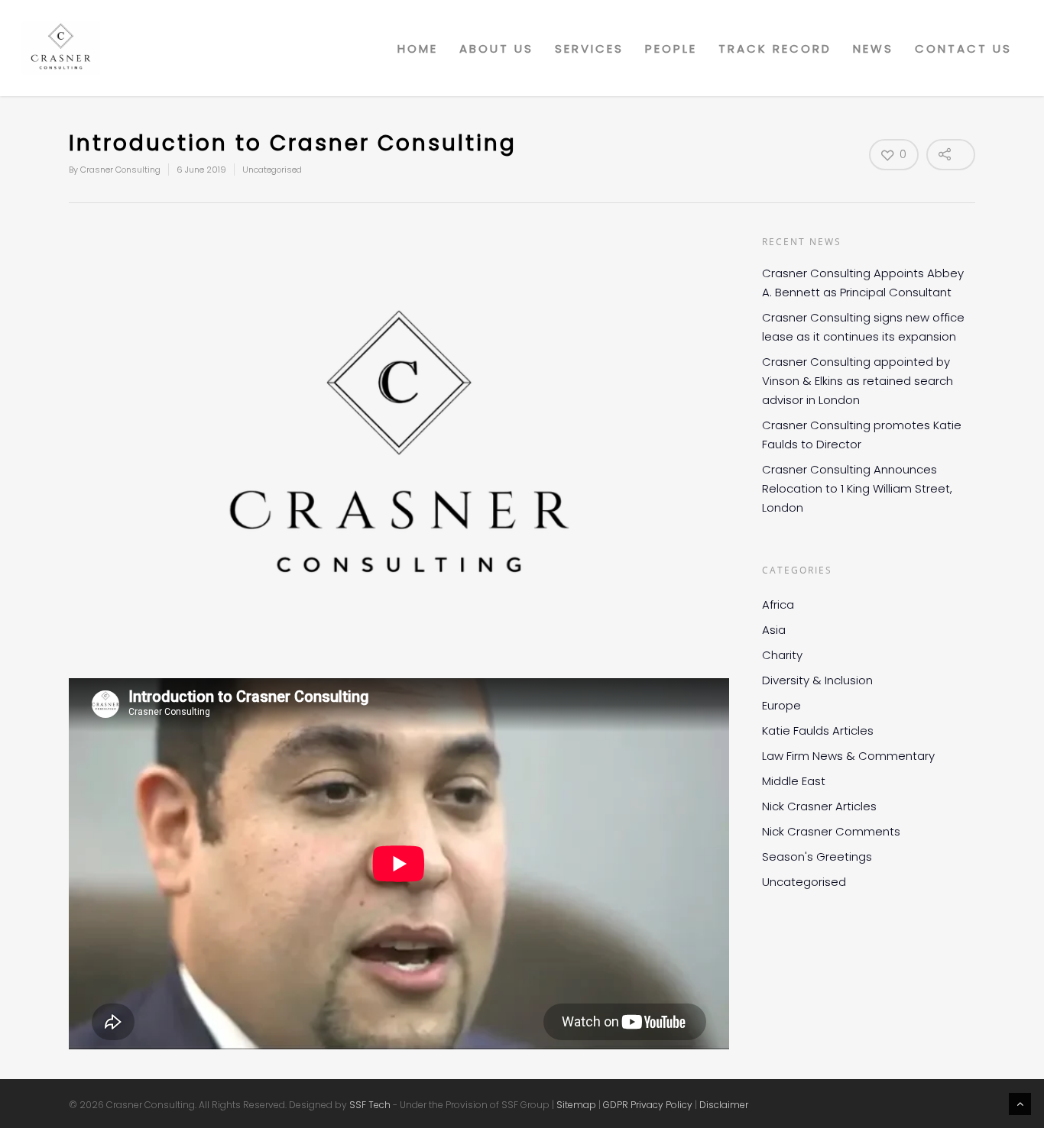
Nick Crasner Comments (831, 831)
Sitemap (576, 1104)
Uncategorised (272, 169)
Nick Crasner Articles (819, 806)
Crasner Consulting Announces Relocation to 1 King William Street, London (857, 488)
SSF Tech (370, 1104)
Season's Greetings (817, 856)
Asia (774, 630)
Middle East (793, 781)
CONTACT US (963, 48)
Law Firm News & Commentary (848, 756)
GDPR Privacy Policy (647, 1104)
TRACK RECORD (775, 48)
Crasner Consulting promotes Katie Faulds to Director (861, 434)
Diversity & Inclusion (817, 680)
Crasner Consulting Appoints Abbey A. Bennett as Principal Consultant (863, 282)
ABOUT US (496, 48)
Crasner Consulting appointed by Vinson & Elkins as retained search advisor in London (857, 381)
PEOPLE (671, 48)
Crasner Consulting (120, 169)
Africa (778, 604)
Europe (781, 705)
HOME (417, 48)
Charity (782, 655)
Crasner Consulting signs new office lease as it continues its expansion (863, 326)
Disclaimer (723, 1104)
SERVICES (589, 48)
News (873, 48)
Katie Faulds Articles (818, 730)
